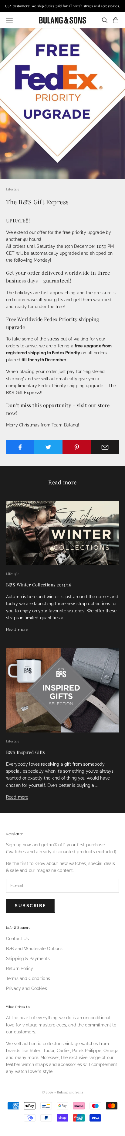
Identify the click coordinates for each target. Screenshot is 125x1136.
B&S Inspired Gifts (25, 752)
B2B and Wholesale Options (34, 948)
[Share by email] (105, 447)
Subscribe (30, 905)
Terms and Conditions (28, 978)
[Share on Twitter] (48, 447)
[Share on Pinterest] (77, 447)
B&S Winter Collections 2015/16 (38, 585)
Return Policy (19, 968)
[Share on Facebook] (20, 447)
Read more (17, 629)
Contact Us (17, 938)
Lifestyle (12, 189)
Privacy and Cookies (26, 988)
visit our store (93, 405)
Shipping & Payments (28, 958)
